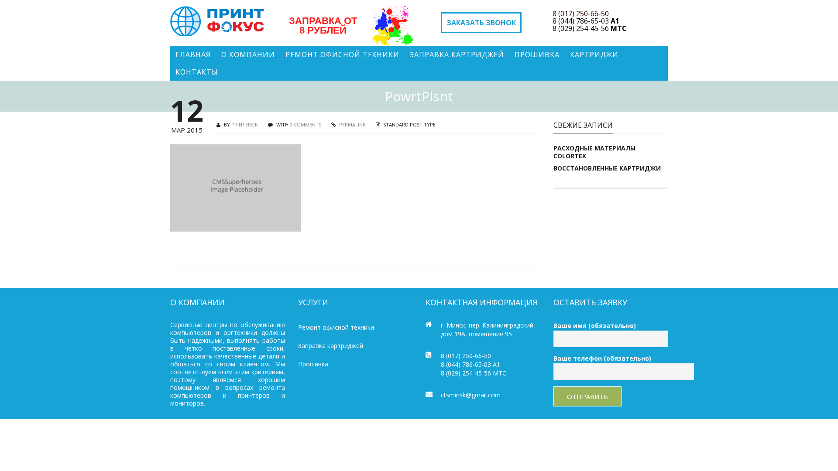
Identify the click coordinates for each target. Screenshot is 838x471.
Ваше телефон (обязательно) (602, 358)
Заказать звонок (481, 22)
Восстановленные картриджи (607, 168)
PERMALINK (352, 124)
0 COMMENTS (305, 124)
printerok (244, 124)
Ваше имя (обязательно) (594, 325)
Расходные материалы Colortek (594, 152)
